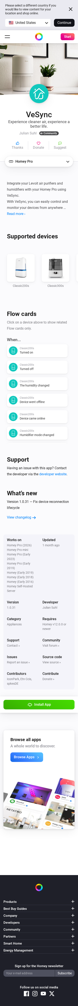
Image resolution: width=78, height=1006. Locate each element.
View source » (51, 662)
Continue (64, 23)
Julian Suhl (49, 607)
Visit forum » (50, 645)
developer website (53, 474)
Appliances (14, 624)
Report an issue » (18, 662)
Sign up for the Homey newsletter (39, 966)
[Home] (39, 37)
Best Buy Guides (15, 909)
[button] (27, 23)
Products (10, 902)
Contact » (13, 645)
